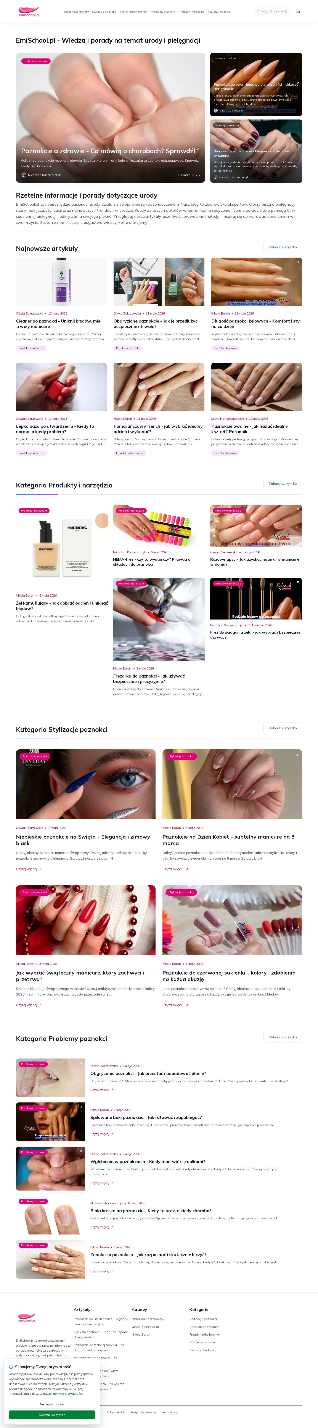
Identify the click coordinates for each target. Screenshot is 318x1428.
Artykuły (82, 1309)
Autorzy (139, 1309)
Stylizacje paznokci (104, 11)
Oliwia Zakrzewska (29, 313)
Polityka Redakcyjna (143, 1412)
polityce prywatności (67, 1394)
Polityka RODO (116, 1412)
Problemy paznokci (163, 11)
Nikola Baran (220, 313)
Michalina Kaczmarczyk (227, 419)
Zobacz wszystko (283, 247)
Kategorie (199, 1309)
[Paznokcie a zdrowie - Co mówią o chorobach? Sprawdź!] (110, 118)
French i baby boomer (134, 11)
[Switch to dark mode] (298, 11)
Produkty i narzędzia (191, 11)
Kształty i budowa (219, 11)
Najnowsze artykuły (76, 11)
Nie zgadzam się (52, 1404)
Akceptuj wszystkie (52, 1415)
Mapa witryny (169, 1412)
